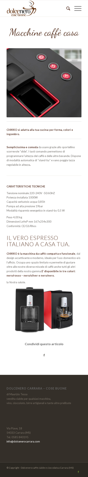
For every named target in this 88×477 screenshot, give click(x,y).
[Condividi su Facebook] (44, 355)
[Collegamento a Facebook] (78, 472)
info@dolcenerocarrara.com (23, 441)
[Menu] (75, 8)
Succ (72, 83)
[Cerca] (66, 8)
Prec (16, 83)
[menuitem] (66, 8)
